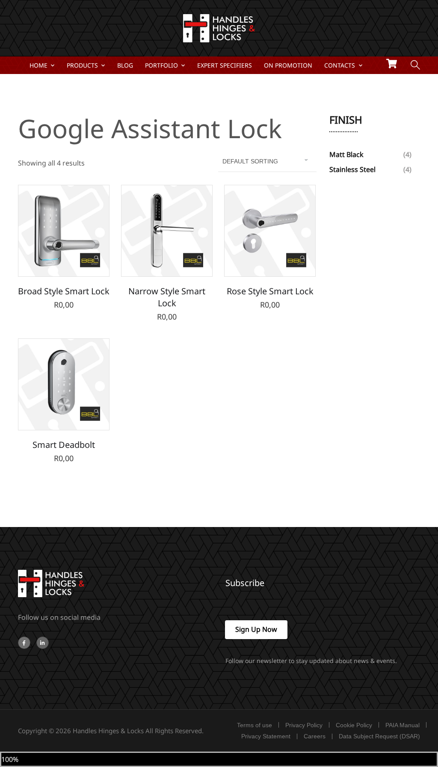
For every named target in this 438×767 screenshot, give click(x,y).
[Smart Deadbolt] (64, 384)
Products (82, 65)
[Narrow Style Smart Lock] (167, 230)
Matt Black (346, 154)
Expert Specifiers (224, 65)
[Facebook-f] (24, 643)
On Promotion (288, 65)
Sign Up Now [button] (256, 629)
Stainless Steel (352, 169)
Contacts (339, 65)
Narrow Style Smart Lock (166, 297)
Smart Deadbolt (64, 444)
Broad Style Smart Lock (64, 291)
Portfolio (161, 65)
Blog (125, 65)
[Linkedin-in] (42, 643)
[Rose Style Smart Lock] (270, 230)
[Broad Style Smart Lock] (64, 230)
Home (38, 65)
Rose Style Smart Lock (270, 291)
